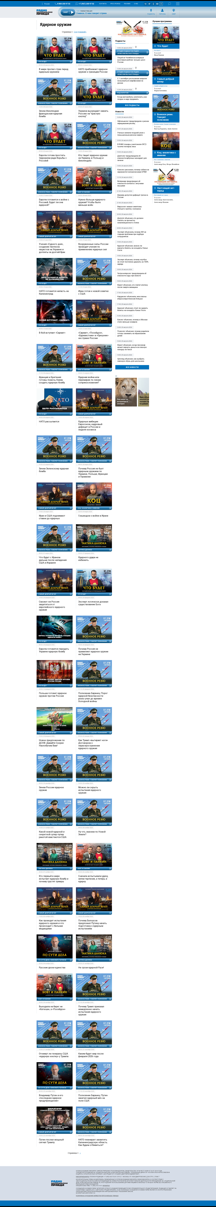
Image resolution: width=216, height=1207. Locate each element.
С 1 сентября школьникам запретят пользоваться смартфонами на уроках (132, 80)
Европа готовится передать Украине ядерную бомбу (54, 650)
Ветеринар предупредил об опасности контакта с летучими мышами (130, 183)
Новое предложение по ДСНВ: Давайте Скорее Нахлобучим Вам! (52, 743)
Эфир (174, 14)
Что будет (42, 61)
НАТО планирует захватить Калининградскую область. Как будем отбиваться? (93, 1142)
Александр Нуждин (161, 202)
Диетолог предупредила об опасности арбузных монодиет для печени (132, 158)
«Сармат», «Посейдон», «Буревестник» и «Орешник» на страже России (93, 335)
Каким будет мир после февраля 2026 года (91, 1055)
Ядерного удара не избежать (88, 558)
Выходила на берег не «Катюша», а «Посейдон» (52, 1008)
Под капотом (122, 93)
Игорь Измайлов (173, 164)
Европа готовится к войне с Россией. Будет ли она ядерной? (54, 202)
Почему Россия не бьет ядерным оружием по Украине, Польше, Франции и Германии (93, 472)
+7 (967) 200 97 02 (86, 4)
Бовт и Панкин (84, 192)
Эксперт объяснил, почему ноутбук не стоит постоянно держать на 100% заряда (132, 262)
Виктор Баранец (160, 129)
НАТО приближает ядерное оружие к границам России (93, 70)
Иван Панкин (159, 55)
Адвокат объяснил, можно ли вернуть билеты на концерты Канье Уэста (132, 248)
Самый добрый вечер (47, 236)
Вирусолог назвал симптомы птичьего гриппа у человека (129, 208)
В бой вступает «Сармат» (52, 332)
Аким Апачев (172, 129)
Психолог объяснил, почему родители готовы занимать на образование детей (133, 333)
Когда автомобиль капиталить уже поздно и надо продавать (132, 98)
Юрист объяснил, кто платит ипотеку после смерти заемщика (132, 286)
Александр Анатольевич (163, 200)
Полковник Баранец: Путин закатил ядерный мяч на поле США (93, 1098)
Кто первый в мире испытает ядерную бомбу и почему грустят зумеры (53, 879)
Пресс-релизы (115, 3)
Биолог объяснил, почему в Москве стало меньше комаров (132, 321)
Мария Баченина (160, 91)
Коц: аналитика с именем (89, 508)
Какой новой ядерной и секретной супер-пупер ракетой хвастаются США (52, 834)
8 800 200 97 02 (63, 4)
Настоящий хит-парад (132, 28)
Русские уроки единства (52, 967)
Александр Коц (160, 164)
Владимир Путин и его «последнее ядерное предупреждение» (51, 1098)
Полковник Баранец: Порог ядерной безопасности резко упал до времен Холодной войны (93, 697)
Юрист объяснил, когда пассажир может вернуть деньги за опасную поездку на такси (132, 347)
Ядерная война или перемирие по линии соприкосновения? (89, 380)
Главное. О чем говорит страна (91, 13)
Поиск (169, 3)
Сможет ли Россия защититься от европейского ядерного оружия (52, 605)
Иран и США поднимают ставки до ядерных (52, 517)
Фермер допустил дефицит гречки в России (132, 196)
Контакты (103, 3)
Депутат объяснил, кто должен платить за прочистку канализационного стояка (130, 220)
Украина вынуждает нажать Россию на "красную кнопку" (93, 114)
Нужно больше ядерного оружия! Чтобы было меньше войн (91, 202)
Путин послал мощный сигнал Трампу (51, 1141)
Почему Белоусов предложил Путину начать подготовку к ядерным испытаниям (92, 924)
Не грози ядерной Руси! (91, 967)
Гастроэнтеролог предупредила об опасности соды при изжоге (131, 274)
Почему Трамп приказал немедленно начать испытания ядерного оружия (91, 1010)
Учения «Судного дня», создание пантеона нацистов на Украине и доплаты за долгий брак (52, 248)
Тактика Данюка (85, 550)
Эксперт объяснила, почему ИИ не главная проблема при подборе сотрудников (131, 234)
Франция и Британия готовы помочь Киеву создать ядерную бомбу (52, 380)
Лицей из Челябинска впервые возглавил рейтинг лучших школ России (131, 60)
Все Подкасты (132, 105)
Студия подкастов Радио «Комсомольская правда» (128, 52)
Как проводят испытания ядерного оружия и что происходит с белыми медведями (52, 924)
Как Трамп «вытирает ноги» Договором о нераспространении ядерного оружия (93, 744)
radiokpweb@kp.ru (82, 1176)
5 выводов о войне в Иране (93, 515)
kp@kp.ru (106, 1185)
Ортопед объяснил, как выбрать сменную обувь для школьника (130, 360)
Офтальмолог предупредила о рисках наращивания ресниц (133, 122)
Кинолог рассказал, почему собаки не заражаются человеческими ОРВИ (133, 171)
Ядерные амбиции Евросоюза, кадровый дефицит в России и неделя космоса (90, 425)
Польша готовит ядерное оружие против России (53, 694)
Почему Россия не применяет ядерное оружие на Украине (93, 652)
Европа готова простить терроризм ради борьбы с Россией (53, 158)
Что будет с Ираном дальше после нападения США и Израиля (53, 560)
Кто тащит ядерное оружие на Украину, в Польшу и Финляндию (92, 158)
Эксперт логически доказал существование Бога (93, 603)
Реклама (127, 3)
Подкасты (151, 14)
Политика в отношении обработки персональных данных (97, 1196)
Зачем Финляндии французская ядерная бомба (50, 114)
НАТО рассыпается (49, 421)
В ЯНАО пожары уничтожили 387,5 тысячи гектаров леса (131, 145)
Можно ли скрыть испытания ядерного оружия (89, 790)
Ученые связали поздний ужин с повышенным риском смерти (131, 134)
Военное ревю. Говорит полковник (53, 103)
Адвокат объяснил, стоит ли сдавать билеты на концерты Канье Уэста (132, 309)
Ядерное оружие (55, 24)
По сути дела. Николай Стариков (52, 960)
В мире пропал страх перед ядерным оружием (53, 70)
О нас (136, 3)
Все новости (132, 367)
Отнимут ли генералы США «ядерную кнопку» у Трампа (53, 1055)
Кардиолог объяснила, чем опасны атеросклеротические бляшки (132, 297)
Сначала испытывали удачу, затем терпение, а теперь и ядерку (93, 879)
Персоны (162, 14)
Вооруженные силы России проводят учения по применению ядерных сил (93, 247)
